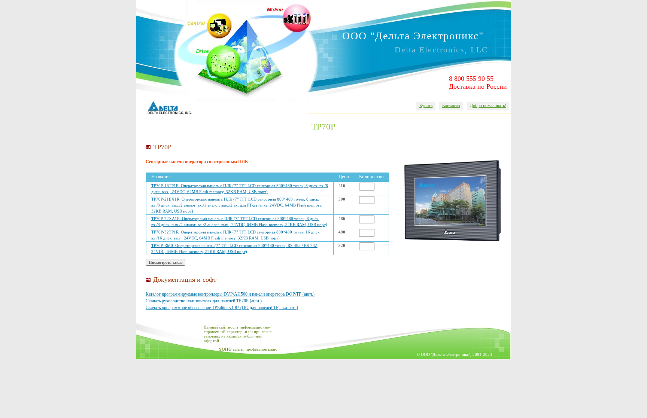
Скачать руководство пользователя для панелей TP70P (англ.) (204, 300)
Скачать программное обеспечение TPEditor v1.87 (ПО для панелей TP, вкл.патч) (222, 307)
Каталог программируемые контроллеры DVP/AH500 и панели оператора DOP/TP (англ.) (230, 294)
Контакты (451, 105)
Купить (425, 105)
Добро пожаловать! (488, 105)
